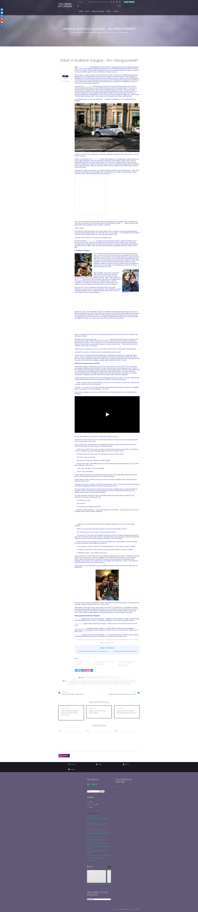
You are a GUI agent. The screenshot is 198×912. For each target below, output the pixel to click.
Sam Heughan (114, 681)
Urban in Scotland (98, 11)
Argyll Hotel (96, 159)
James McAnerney (73, 681)
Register (131, 2)
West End (101, 683)
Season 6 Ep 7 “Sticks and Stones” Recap (97, 712)
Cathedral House (80, 628)
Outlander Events (102, 677)
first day (79, 279)
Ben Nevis (78, 635)
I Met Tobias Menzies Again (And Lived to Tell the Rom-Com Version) (69, 713)
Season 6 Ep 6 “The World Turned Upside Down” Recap (126, 712)
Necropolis (91, 681)
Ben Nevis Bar (123, 681)
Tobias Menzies (83, 683)
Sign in (126, 2)
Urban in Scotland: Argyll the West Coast (97, 858)
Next (134, 692)
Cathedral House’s (103, 339)
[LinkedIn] (1, 15)
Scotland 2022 (90, 860)
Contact (116, 11)
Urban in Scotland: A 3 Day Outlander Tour (97, 829)
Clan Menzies (93, 683)
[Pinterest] (1, 18)
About (109, 11)
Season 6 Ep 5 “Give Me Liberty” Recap (88, 2)
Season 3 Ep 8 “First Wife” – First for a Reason (73, 694)
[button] (110, 866)
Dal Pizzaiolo (91, 241)
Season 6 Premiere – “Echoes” (82, 661)
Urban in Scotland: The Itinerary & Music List (98, 843)
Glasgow (115, 683)
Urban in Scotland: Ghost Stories (95, 836)
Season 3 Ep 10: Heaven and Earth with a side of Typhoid (122, 694)
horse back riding (84, 67)
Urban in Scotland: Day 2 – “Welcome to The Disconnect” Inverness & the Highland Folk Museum (97, 824)
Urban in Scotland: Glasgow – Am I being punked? (99, 855)
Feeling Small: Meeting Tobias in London (105, 661)
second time (89, 86)
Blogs (81, 11)
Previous (64, 692)
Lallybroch (83, 681)
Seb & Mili (78, 619)
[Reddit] (1, 21)
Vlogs (87, 11)
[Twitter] (1, 12)
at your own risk (87, 631)
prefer (122, 223)
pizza (98, 681)
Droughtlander (91, 677)
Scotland (132, 681)
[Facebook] (1, 9)
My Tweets (118, 786)
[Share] (1, 25)
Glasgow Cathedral (125, 683)
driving (108, 683)
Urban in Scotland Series (93, 816)
